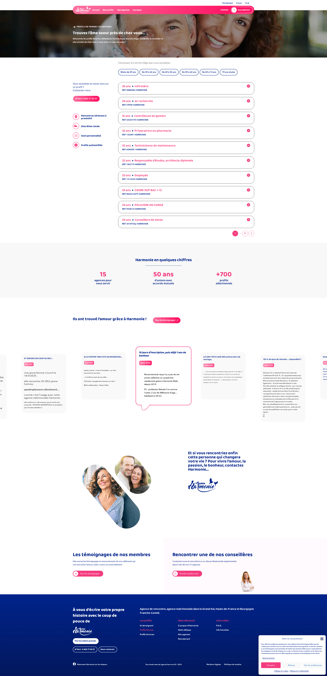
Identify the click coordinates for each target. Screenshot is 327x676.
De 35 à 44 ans (149, 72)
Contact (224, 10)
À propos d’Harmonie (188, 625)
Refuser (291, 665)
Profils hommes (147, 634)
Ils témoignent (146, 625)
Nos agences (184, 634)
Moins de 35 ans (128, 72)
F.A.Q (247, 3)
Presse (239, 3)
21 (245, 233)
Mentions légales (214, 664)
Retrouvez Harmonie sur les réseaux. (92, 664)
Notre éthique (184, 630)
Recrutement (184, 639)
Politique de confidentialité (299, 671)
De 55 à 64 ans (189, 72)
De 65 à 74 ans (209, 72)
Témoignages (227, 3)
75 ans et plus (228, 72)
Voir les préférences (313, 665)
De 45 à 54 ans (169, 72)
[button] (322, 639)
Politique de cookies (281, 671)
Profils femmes (147, 630)
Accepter (271, 665)
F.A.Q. (219, 625)
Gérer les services (268, 658)
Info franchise (222, 630)
